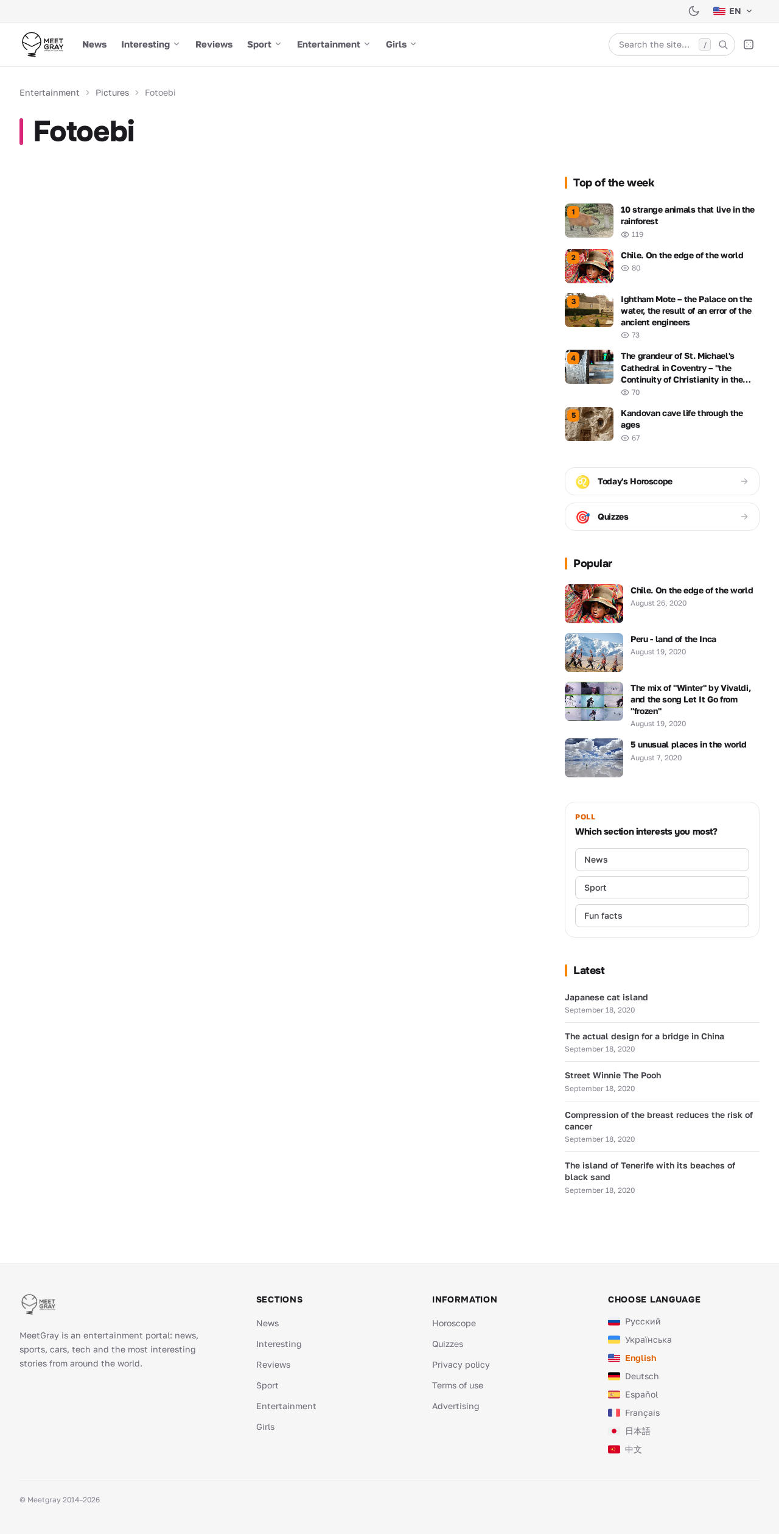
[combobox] (672, 44)
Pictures (112, 92)
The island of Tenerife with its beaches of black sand (650, 1171)
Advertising (456, 1406)
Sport (259, 43)
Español (641, 1394)
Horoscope (454, 1323)
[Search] (723, 44)
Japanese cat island (606, 997)
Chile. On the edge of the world (692, 590)
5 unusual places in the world (689, 744)
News (94, 43)
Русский (643, 1321)
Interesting (145, 43)
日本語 (638, 1431)
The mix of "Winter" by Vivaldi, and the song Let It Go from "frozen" (690, 699)
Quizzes (447, 1343)
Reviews (213, 43)
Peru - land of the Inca (673, 639)
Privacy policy (461, 1364)
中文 (633, 1449)
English (640, 1357)
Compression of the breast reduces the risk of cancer (659, 1120)
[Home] (42, 44)
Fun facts (603, 915)
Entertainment (328, 43)
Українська (648, 1339)
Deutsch (642, 1376)
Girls (396, 43)
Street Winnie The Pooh (613, 1075)
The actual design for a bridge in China (644, 1036)
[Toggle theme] (694, 11)
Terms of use (457, 1385)
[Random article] (749, 44)
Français (642, 1412)
